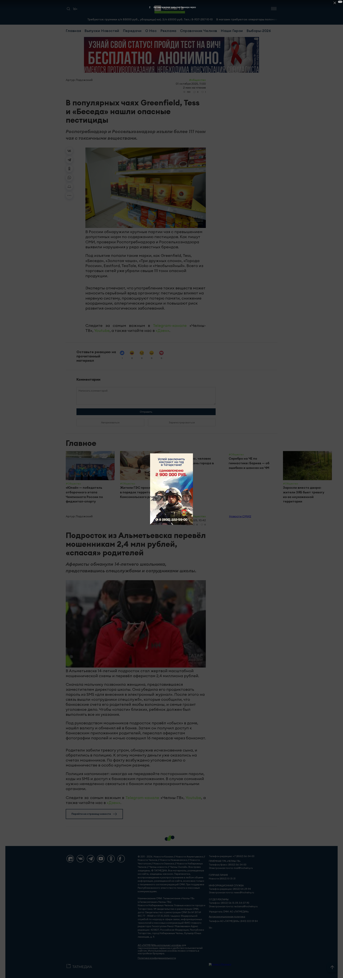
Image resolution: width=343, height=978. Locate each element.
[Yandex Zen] (70, 858)
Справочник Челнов (198, 30)
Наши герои (232, 30)
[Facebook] (121, 858)
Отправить (146, 411)
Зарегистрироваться (182, 422)
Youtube (102, 330)
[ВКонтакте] (69, 150)
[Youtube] (101, 858)
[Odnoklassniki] (111, 858)
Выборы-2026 (259, 30)
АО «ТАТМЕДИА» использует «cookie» (159, 945)
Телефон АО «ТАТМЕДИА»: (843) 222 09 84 (233, 921)
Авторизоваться (110, 422)
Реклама (168, 30)
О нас (151, 30)
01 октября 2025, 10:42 (190, 520)
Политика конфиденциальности (157, 958)
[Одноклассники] (69, 168)
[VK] (80, 858)
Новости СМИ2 (240, 516)
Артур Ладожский (79, 80)
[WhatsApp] (69, 177)
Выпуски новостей (101, 30)
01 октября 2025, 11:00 (191, 83)
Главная (73, 30)
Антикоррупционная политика (227, 916)
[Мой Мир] (69, 186)
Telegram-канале (170, 325)
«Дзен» (162, 330)
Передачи (132, 30)
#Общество (197, 80)
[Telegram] (69, 159)
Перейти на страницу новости (91, 813)
